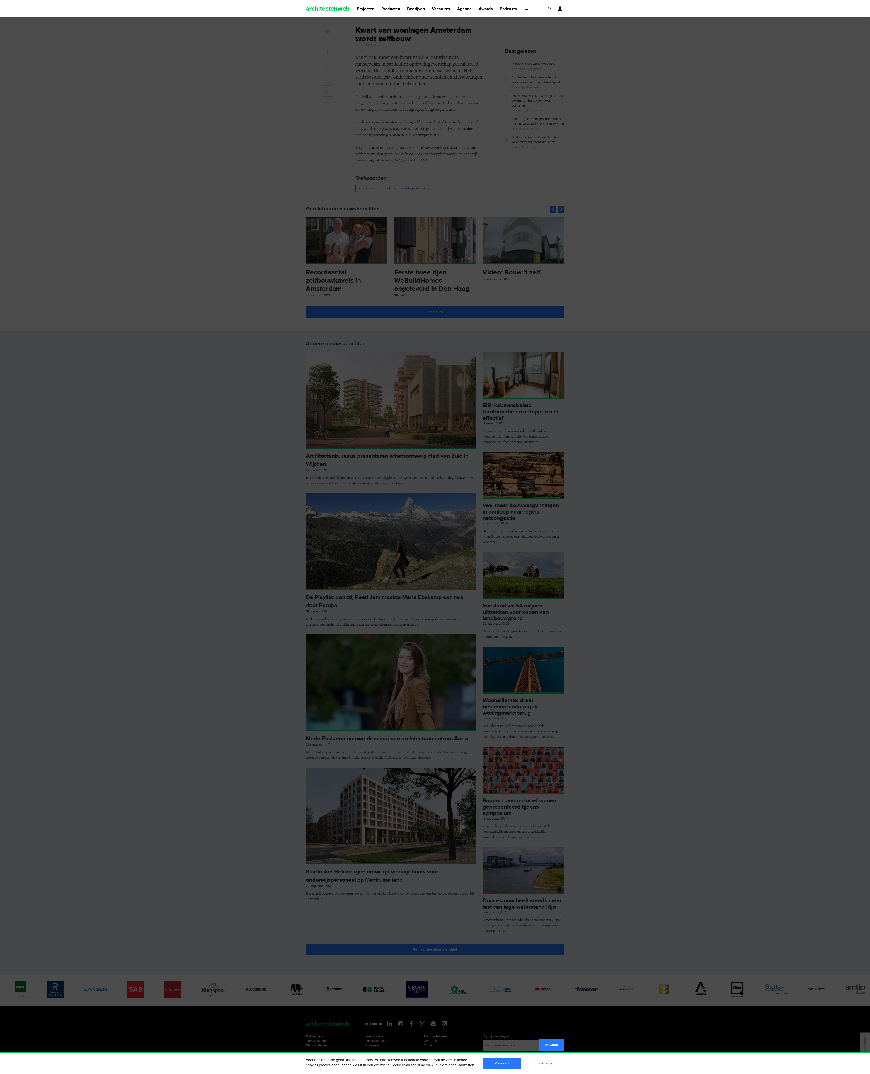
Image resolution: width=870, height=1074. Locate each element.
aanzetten (466, 1065)
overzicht (381, 1065)
